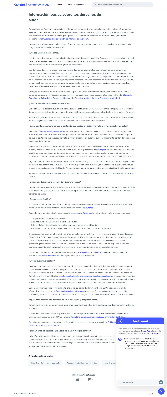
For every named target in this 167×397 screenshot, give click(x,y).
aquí (133, 168)
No (92, 379)
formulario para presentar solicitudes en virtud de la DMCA (98, 317)
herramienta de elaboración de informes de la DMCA (64, 39)
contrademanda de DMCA (54, 255)
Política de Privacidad (20, 394)
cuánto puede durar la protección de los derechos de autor (86, 276)
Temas (59, 5)
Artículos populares (76, 5)
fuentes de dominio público (68, 291)
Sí (80, 379)
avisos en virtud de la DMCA (88, 252)
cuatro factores (83, 213)
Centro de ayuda (38, 4)
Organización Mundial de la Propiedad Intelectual (97, 98)
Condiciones (33, 394)
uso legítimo (102, 149)
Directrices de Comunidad (50, 131)
